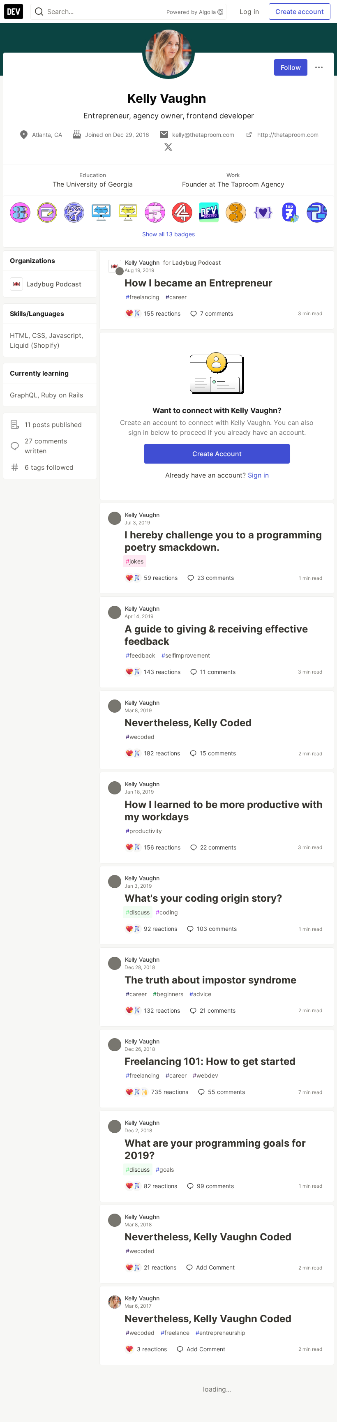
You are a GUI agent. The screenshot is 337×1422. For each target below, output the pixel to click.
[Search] (39, 11)
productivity (144, 830)
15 (218, 753)
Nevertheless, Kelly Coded (188, 723)
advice (200, 993)
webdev (205, 1075)
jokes (134, 561)
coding (167, 912)
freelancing (142, 296)
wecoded (140, 736)
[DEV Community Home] (13, 11)
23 (215, 577)
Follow (291, 67)
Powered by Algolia (191, 12)
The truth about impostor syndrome (210, 980)
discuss (138, 912)
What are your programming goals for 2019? (215, 1149)
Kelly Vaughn (142, 262)
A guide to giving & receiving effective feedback (216, 635)
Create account (299, 11)
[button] (20, 212)
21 (217, 1010)
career (176, 296)
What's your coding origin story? (203, 898)
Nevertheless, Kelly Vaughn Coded (208, 1237)
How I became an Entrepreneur (198, 283)
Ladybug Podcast (196, 262)
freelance (175, 1332)
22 (218, 847)
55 (226, 1091)
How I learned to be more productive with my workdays (224, 811)
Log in (249, 11)
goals (165, 1169)
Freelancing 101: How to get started (210, 1061)
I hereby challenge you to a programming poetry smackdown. (223, 541)
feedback (140, 655)
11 (217, 671)
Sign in (258, 475)
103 (217, 928)
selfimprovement (186, 655)
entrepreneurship (220, 1332)
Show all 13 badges (168, 234)
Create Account (217, 454)
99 (215, 1185)
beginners (168, 993)
